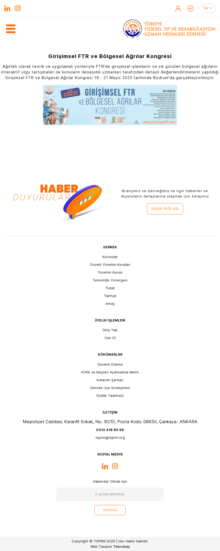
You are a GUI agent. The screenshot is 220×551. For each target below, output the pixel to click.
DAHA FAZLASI (165, 208)
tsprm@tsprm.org (110, 437)
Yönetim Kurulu (110, 272)
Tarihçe (110, 296)
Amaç (110, 303)
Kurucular (110, 257)
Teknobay (121, 546)
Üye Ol (178, 9)
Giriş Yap (190, 9)
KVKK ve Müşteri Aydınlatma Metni (110, 372)
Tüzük (110, 288)
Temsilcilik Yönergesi (110, 280)
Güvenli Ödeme (110, 364)
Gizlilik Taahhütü (110, 395)
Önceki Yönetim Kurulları (110, 264)
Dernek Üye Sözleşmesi (110, 388)
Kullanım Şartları (110, 380)
